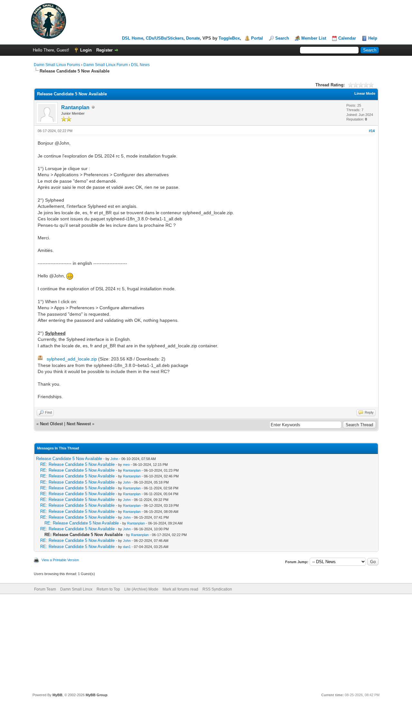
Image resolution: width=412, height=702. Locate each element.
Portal (257, 38)
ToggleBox (229, 38)
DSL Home (132, 38)
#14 (372, 131)
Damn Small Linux (76, 589)
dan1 (127, 547)
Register (104, 50)
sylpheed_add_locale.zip (72, 358)
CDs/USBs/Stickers (164, 38)
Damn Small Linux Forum (105, 65)
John (114, 459)
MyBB (57, 695)
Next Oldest (51, 423)
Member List (313, 38)
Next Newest (79, 423)
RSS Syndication (217, 589)
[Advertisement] (206, 642)
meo (126, 464)
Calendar (347, 38)
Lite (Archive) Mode (141, 589)
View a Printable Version (60, 560)
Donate (193, 38)
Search (282, 38)
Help (372, 38)
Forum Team (45, 589)
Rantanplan (75, 107)
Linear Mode (364, 93)
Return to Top (108, 589)
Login (86, 50)
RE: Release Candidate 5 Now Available (77, 464)
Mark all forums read (180, 589)
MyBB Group (97, 695)
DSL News (140, 65)
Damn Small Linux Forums (57, 65)
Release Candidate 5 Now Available (69, 458)
